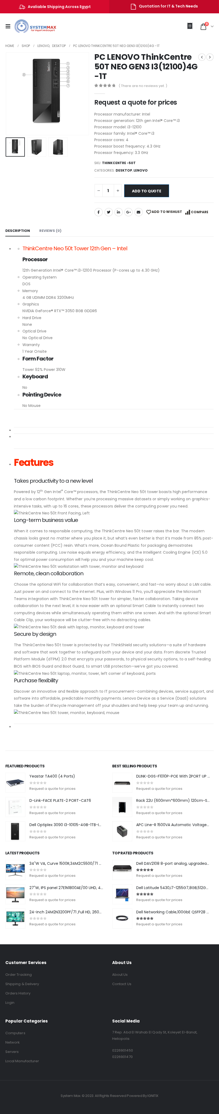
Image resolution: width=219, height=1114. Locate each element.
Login (9, 1002)
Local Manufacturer (22, 1061)
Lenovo (141, 170)
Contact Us (121, 983)
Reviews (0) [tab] (50, 230)
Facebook (98, 212)
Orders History (17, 993)
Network (12, 1042)
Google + (128, 212)
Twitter (108, 212)
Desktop (124, 170)
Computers (15, 1033)
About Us (120, 974)
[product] (15, 783)
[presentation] (12, 94)
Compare (199, 212)
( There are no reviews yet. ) (143, 85)
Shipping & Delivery (22, 983)
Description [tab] (17, 230)
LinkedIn (118, 212)
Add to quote (146, 191)
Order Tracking (18, 974)
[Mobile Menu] (9, 26)
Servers (12, 1051)
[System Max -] (31, 26)
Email (138, 212)
